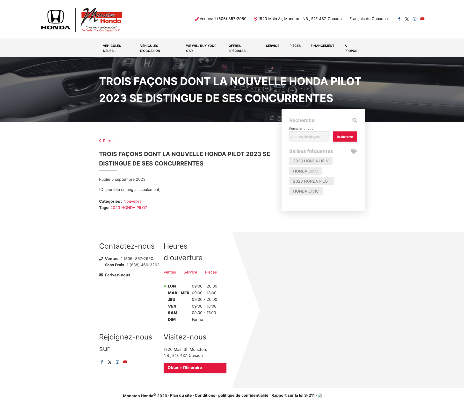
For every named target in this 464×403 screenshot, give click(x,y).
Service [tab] (190, 272)
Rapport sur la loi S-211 (293, 395)
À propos (351, 48)
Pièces (295, 46)
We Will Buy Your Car (201, 48)
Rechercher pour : (303, 128)
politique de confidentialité (243, 395)
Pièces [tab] (211, 272)
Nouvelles (132, 201)
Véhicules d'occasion (150, 48)
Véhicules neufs (112, 48)
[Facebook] (399, 19)
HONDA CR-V (305, 171)
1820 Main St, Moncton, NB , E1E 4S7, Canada (300, 18)
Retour (109, 140)
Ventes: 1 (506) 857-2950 (223, 18)
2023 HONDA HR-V (311, 160)
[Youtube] (422, 19)
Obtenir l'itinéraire (185, 367)
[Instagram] (415, 19)
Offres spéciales (237, 48)
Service (272, 46)
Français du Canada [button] (367, 18)
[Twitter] (407, 19)
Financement (322, 46)
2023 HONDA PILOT (128, 207)
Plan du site (181, 395)
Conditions (205, 395)
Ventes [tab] (170, 272)
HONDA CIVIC (306, 191)
